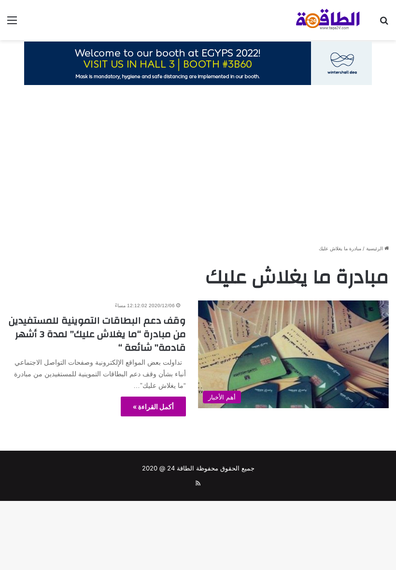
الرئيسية (375, 248)
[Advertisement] (198, 168)
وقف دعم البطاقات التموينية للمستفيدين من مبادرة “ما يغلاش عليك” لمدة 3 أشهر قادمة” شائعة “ (97, 334)
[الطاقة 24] (319, 20)
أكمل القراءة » (153, 406)
